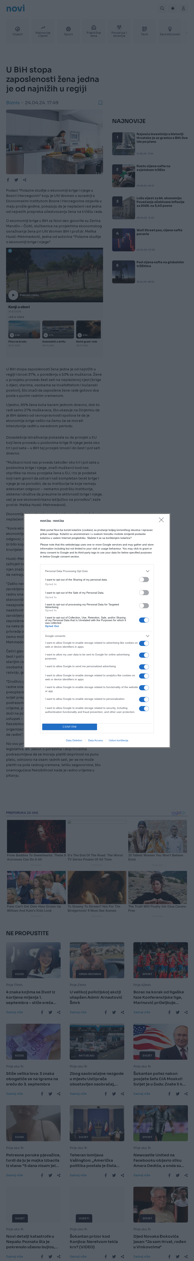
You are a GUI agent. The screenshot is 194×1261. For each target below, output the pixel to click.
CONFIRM (70, 726)
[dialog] (97, 631)
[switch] (144, 579)
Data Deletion (74, 740)
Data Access (95, 740)
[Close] (162, 521)
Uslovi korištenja (118, 740)
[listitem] (97, 571)
